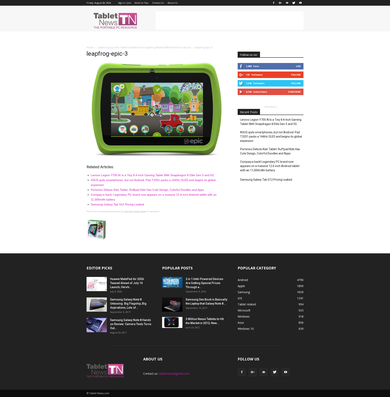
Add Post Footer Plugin (135, 211)
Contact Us (158, 2)
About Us (172, 2)
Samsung (244, 292)
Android (243, 280)
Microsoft (244, 310)
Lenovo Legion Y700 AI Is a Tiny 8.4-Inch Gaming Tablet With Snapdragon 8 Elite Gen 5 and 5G (152, 175)
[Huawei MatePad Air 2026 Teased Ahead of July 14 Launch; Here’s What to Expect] (97, 284)
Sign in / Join (124, 2)
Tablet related (247, 304)
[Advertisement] (229, 20)
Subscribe (294, 91)
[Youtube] (300, 3)
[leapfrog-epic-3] (157, 156)
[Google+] (280, 3)
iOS (240, 298)
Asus (241, 322)
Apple (241, 286)
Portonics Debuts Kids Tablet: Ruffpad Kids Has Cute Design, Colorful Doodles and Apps (147, 189)
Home (90, 47)
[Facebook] (274, 3)
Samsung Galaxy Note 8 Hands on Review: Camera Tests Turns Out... (130, 324)
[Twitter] (294, 3)
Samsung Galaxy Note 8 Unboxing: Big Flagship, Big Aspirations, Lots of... (128, 303)
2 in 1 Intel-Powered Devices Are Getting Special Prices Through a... (204, 283)
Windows (244, 316)
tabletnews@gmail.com (174, 373)
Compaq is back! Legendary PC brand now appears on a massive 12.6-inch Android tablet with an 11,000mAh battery (269, 166)
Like (298, 66)
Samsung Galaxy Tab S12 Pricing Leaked (117, 204)
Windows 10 (246, 329)
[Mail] (287, 3)
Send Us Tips (141, 2)
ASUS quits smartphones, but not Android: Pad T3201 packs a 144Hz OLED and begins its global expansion (271, 136)
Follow (296, 74)
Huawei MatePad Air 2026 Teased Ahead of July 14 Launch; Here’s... (127, 283)
